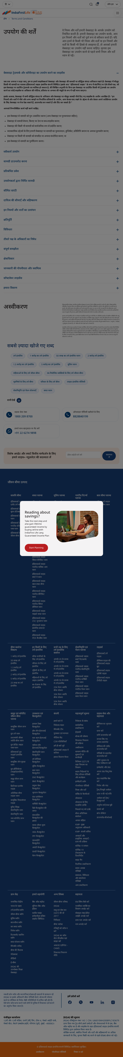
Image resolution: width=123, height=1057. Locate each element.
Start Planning (36, 547)
